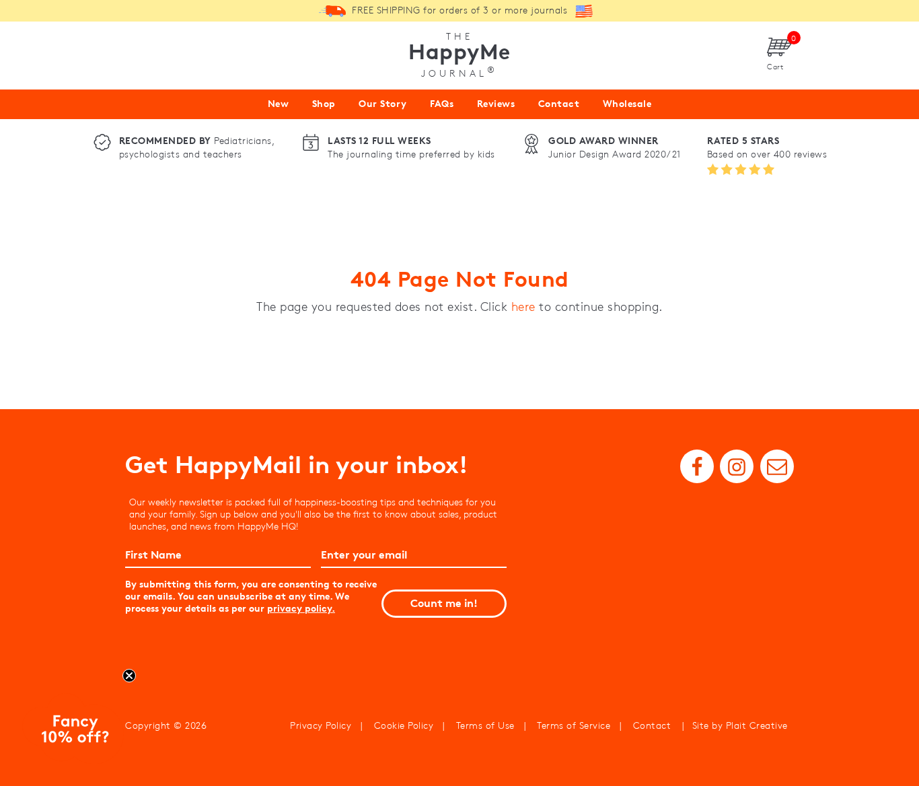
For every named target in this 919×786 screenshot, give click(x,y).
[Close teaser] (129, 675)
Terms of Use (485, 725)
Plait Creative (757, 725)
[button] (73, 731)
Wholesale (627, 104)
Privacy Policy (320, 725)
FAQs (441, 104)
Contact (559, 104)
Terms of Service (573, 725)
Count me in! (444, 603)
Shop (324, 104)
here (523, 306)
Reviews (496, 104)
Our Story (383, 104)
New (278, 104)
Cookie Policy (404, 725)
